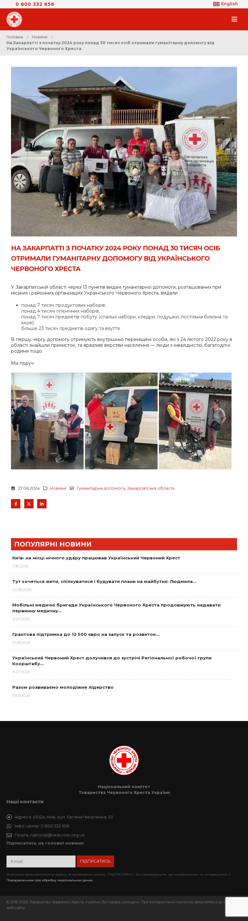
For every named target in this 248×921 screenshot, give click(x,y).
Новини (58, 488)
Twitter (29, 503)
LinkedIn (41, 503)
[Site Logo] (16, 19)
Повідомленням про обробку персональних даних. (49, 880)
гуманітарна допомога (101, 488)
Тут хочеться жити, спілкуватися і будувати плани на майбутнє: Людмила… (104, 581)
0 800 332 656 (35, 4)
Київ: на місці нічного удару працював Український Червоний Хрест (96, 557)
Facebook (15, 503)
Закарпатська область (150, 488)
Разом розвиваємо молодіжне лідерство (63, 687)
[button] (236, 19)
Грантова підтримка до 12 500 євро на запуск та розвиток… (86, 634)
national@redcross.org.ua (57, 835)
